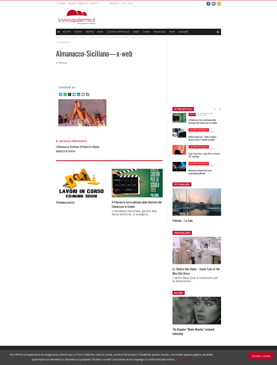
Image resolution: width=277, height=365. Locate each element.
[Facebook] (208, 3)
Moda (100, 31)
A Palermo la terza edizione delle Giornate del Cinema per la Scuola (136, 204)
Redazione (201, 115)
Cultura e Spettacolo (118, 31)
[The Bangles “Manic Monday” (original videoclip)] (196, 311)
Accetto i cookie (261, 356)
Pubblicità (83, 3)
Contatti (93, 3)
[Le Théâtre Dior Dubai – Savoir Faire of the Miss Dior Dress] (196, 250)
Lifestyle (89, 31)
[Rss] (219, 3)
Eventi (136, 31)
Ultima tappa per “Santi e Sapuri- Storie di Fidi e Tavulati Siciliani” (203, 138)
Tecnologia (159, 31)
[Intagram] (214, 3)
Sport (172, 31)
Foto (123, 3)
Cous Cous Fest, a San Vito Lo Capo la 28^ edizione (204, 155)
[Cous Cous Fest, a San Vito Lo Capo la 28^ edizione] (179, 150)
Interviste (114, 3)
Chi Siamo (61, 3)
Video (131, 3)
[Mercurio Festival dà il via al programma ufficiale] (179, 167)
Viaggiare (183, 31)
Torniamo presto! (65, 202)
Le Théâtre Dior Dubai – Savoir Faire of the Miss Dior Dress (196, 271)
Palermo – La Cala (182, 220)
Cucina (146, 31)
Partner (72, 3)
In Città (67, 31)
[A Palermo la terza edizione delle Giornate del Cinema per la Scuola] (137, 183)
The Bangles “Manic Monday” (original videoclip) (193, 331)
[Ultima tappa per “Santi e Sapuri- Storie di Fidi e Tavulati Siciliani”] (179, 133)
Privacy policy (183, 359)
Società (78, 31)
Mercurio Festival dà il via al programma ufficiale (200, 172)
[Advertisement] (162, 17)
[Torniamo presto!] (81, 183)
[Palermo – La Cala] (196, 202)
